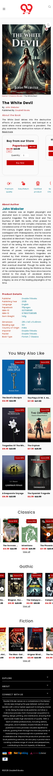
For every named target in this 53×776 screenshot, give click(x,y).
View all (26, 552)
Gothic (26, 566)
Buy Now (20, 163)
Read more (7, 131)
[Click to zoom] (48, 25)
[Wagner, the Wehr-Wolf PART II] (9, 585)
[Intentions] (28, 530)
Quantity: (15, 155)
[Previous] (2, 534)
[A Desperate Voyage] (13, 472)
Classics (26, 512)
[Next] (48, 534)
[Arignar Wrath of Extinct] (28, 639)
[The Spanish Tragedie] (39, 472)
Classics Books (16, 96)
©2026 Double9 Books (13, 770)
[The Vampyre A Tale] (28, 585)
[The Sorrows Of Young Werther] (9, 530)
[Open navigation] (7, 8)
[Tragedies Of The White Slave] (13, 424)
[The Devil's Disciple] (13, 377)
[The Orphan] (39, 424)
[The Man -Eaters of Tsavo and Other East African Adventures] (9, 639)
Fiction (26, 621)
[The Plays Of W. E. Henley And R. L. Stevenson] (39, 377)
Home (4, 96)
